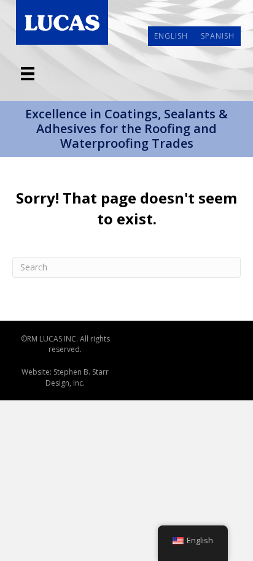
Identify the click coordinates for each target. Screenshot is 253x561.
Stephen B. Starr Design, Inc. (77, 377)
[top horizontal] (27, 73)
